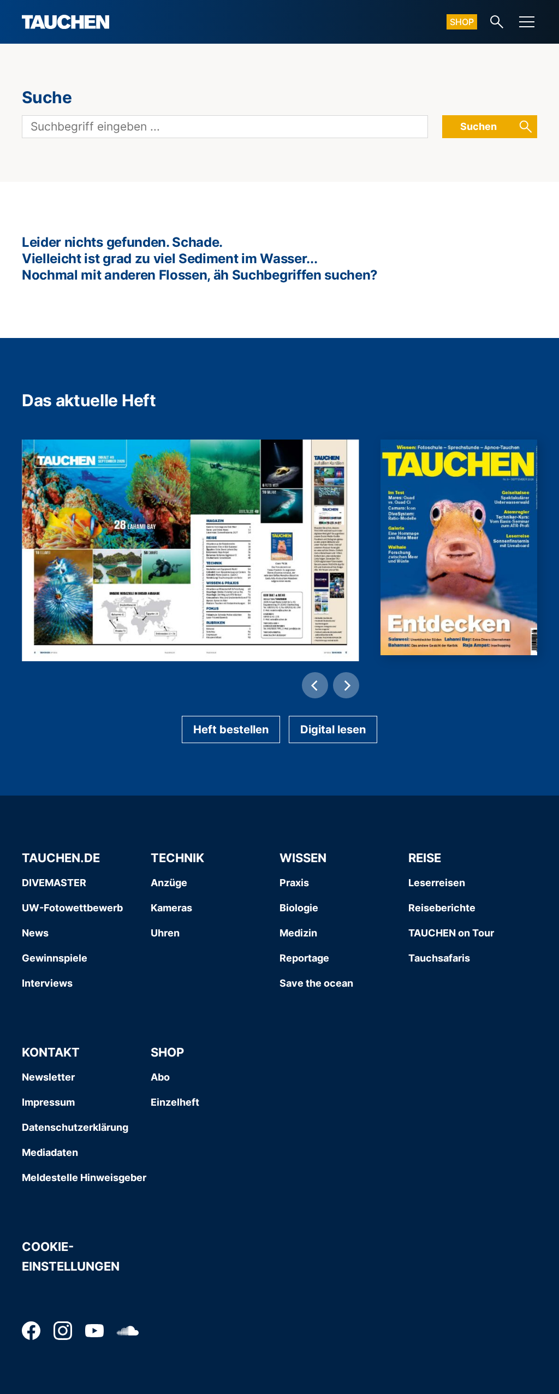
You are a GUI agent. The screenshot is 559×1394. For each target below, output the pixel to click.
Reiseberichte (441, 907)
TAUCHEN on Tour (451, 933)
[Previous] (315, 685)
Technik (177, 858)
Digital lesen (333, 729)
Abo (160, 1077)
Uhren (165, 933)
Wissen (303, 858)
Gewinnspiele (54, 958)
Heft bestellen (231, 729)
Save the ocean (316, 983)
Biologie (299, 907)
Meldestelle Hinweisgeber (84, 1177)
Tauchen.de (61, 858)
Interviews (47, 983)
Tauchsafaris (439, 958)
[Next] (346, 685)
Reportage (304, 958)
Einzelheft (175, 1102)
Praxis (294, 882)
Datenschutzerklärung (75, 1127)
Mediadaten (50, 1152)
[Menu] (526, 22)
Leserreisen (436, 882)
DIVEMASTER (54, 882)
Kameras (171, 907)
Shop (462, 21)
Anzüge (169, 882)
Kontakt (51, 1052)
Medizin (298, 933)
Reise (424, 858)
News (35, 933)
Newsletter (48, 1077)
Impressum (48, 1102)
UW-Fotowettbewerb (72, 907)
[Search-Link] (497, 22)
